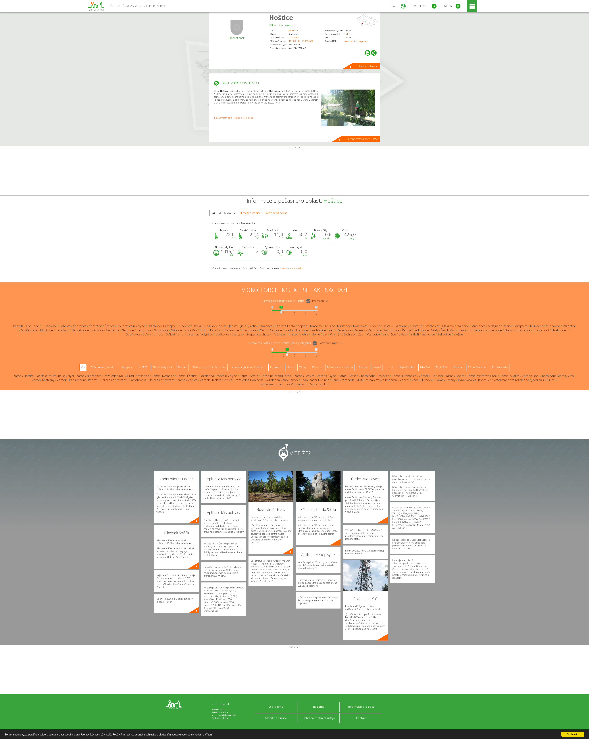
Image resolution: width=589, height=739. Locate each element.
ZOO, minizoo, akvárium (103, 367)
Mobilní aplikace (276, 718)
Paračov (215, 330)
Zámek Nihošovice (88, 376)
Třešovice (278, 334)
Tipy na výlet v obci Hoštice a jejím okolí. (233, 117)
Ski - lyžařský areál (162, 367)
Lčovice (375, 326)
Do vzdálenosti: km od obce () (279, 343)
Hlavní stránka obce (368, 66)
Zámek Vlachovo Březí (482, 376)
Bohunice (32, 326)
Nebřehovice (80, 330)
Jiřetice (253, 326)
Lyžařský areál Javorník (473, 380)
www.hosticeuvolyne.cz (355, 41)
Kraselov (316, 326)
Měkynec (494, 326)
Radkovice (375, 330)
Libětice (417, 326)
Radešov (359, 330)
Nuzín (204, 330)
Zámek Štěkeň (348, 376)
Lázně (390, 367)
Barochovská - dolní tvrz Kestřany (152, 380)
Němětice (112, 330)
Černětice (95, 326)
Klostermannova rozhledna (510, 380)
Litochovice (432, 326)
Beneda (18, 326)
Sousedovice (493, 330)
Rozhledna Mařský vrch (558, 376)
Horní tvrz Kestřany (113, 380)
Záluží (415, 334)
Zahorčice (389, 334)
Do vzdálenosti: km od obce (283, 301)
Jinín (243, 326)
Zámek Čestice (187, 376)
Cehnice (65, 326)
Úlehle (303, 334)
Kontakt (361, 718)
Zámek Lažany (445, 380)
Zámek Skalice (510, 376)
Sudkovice (222, 334)
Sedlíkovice (421, 330)
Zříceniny (316, 367)
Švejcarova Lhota (257, 334)
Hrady (290, 367)
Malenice (463, 326)
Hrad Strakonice (138, 376)
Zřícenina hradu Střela (276, 376)
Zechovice (428, 334)
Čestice (109, 326)
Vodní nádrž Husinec (315, 380)
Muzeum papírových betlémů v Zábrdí (382, 380)
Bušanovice (49, 326)
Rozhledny (275, 367)
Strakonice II (559, 330)
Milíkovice (536, 326)
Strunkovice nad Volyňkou (195, 334)
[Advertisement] (294, 172)
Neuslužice (144, 330)
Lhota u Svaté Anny (396, 326)
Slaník (462, 330)
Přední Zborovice (296, 330)
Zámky (302, 367)
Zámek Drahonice (404, 376)
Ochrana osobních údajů (318, 718)
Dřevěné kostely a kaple (340, 367)
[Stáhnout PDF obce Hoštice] (367, 53)
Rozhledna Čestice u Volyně (218, 376)
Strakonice (294, 37)
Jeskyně (377, 367)
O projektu (276, 706)
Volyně (334, 334)
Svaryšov (238, 334)
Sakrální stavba (500, 367)
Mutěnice (46, 330)
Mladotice (569, 326)
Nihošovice (161, 330)
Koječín (303, 326)
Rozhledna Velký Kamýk (281, 380)
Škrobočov (448, 330)
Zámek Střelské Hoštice (216, 380)
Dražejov (169, 326)
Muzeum (457, 367)
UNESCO (142, 367)
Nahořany (62, 330)
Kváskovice (360, 326)
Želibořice (444, 334)
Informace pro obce (361, 706)
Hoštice (281, 17)
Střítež (170, 334)
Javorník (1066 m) (544, 380)
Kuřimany (343, 326)
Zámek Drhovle (422, 380)
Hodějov (209, 326)
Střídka (159, 334)
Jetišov (233, 326)
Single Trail (441, 367)
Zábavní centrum (477, 367)
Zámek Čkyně (326, 376)
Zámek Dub (427, 376)
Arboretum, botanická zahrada (248, 367)
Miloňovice (553, 326)
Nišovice (176, 330)
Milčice (507, 326)
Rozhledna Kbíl (114, 376)
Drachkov (154, 326)
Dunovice (183, 326)
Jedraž (222, 326)
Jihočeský (293, 30)
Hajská (197, 326)
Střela (147, 334)
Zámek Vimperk (343, 380)
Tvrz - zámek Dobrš (451, 376)
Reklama (318, 706)
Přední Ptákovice (270, 330)
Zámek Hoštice (23, 376)
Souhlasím (573, 734)
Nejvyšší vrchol (407, 367)
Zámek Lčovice (304, 376)
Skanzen (182, 367)
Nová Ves (190, 330)
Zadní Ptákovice (369, 334)
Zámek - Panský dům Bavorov (77, 380)
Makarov (448, 326)
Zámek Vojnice (187, 380)
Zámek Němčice (163, 376)
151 (346, 34)
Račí (331, 330)
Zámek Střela (249, 376)
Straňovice (133, 334)
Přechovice (249, 330)
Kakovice (266, 326)
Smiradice (475, 330)
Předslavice (318, 330)
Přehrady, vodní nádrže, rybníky (209, 367)
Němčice (97, 330)
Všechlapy (349, 334)
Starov (508, 330)
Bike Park (425, 367)
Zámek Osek (530, 376)
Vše (83, 367)
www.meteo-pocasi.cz (292, 268)
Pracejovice (231, 330)
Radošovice (391, 330)
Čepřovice (79, 326)
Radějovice (344, 330)
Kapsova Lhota (285, 326)
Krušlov (329, 326)
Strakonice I (541, 330)
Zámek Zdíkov (319, 384)
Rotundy (362, 367)
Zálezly (403, 334)
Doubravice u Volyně (131, 326)
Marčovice (478, 326)
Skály (434, 330)
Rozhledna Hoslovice (375, 376)
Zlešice (458, 334)
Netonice (128, 330)
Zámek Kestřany (43, 380)
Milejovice (520, 326)
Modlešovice (29, 330)
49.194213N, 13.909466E (301, 41)
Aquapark (127, 367)
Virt (325, 334)
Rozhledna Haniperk (249, 380)
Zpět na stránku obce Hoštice (363, 139)
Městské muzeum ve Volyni (55, 376)
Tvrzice (292, 334)
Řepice (406, 330)
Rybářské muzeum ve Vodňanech (283, 384)
